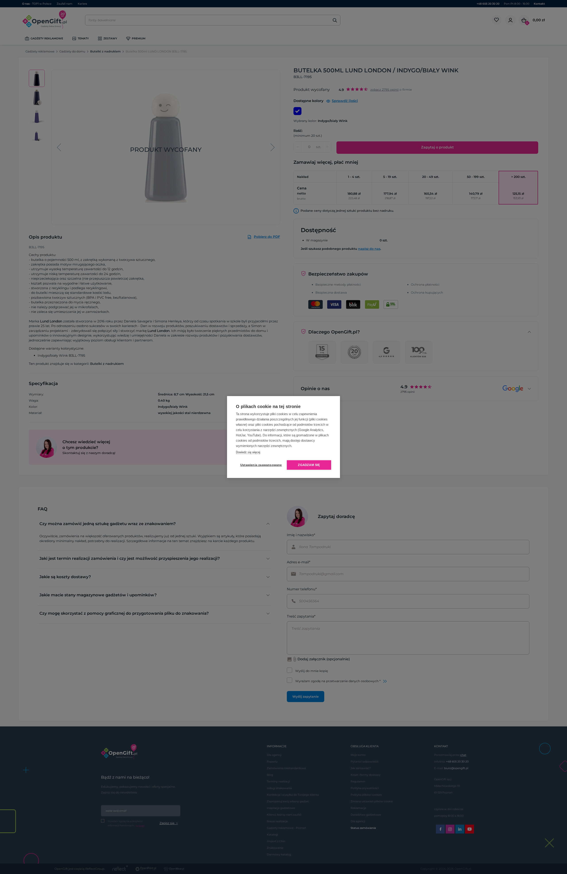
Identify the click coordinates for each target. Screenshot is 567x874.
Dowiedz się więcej (248, 452)
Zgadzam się (309, 465)
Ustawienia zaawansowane (260, 465)
